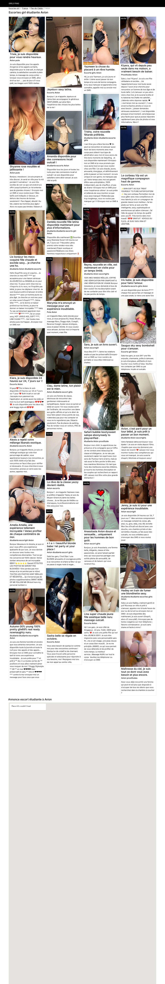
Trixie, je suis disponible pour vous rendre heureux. (26, 56)
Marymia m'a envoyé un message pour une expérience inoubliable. (61, 305)
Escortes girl (14, 8)
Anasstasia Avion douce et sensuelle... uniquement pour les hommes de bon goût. (100, 536)
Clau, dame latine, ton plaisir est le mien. (64, 387)
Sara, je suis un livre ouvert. (100, 344)
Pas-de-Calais (37, 8)
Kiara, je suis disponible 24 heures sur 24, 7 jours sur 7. (26, 379)
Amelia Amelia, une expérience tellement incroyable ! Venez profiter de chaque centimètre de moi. (26, 531)
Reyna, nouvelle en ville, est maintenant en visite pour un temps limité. (100, 267)
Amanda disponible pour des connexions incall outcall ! (61, 159)
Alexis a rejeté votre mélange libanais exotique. (26, 441)
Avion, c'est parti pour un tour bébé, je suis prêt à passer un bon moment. (136, 431)
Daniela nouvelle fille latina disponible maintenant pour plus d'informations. (63, 224)
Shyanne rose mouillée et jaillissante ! (25, 168)
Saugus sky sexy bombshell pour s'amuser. (137, 347)
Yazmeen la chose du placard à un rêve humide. (99, 68)
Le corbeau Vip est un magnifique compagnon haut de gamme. (135, 178)
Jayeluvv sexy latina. (59, 89)
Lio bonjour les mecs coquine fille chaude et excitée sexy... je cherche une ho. (25, 261)
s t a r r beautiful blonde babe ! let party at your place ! (61, 546)
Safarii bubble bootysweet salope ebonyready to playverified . (100, 435)
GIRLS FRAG (14, 3)
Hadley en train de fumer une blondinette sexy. (136, 592)
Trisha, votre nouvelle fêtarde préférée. (97, 133)
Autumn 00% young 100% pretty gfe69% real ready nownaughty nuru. (25, 629)
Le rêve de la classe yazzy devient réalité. (63, 484)
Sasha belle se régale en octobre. (61, 637)
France (25, 8)
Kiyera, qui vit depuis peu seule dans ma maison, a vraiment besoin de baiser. (137, 68)
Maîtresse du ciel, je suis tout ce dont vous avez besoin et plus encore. (136, 671)
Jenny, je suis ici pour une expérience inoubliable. (136, 507)
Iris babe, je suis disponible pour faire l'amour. (137, 281)
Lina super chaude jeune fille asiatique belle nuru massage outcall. (98, 617)
